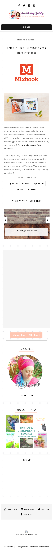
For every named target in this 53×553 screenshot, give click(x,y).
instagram (12, 509)
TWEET (27, 184)
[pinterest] (34, 5)
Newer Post (19, 335)
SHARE (15, 184)
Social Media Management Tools (26, 534)
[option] (26, 225)
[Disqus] (26, 295)
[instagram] (29, 5)
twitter (45, 509)
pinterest (29, 509)
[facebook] (19, 5)
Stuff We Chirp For (25, 40)
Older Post (33, 335)
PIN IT (22, 190)
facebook (28, 515)
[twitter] (24, 5)
